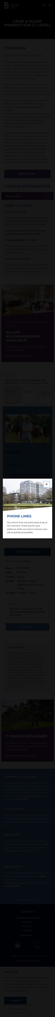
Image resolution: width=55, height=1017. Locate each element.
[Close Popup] (46, 484)
